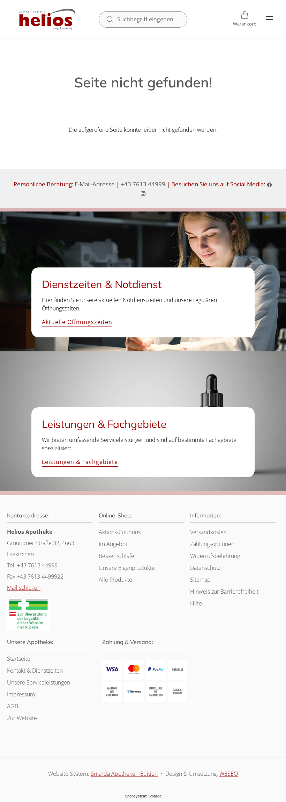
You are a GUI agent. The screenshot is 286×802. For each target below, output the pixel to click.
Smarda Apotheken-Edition (124, 774)
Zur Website (22, 718)
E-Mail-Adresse (95, 184)
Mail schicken (23, 588)
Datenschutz (205, 568)
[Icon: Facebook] (269, 184)
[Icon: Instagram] (143, 193)
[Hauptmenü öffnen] (269, 19)
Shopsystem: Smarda (143, 796)
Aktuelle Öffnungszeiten (77, 322)
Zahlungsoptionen (212, 544)
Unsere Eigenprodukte (127, 568)
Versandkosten (208, 532)
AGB (12, 706)
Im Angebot (113, 544)
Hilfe (196, 603)
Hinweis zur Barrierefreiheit (224, 591)
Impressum (21, 694)
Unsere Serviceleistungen (38, 682)
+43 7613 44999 (143, 184)
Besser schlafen (118, 556)
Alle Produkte (115, 579)
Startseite (18, 659)
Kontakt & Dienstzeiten (35, 670)
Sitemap (200, 579)
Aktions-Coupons (120, 532)
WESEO (228, 774)
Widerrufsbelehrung (215, 556)
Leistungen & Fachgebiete (80, 462)
